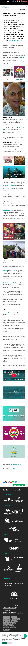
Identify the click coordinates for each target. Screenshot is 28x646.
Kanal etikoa (6, 629)
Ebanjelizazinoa (16, 619)
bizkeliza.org (10, 312)
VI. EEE (5, 605)
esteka (18, 138)
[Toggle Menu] (23, 7)
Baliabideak (6, 621)
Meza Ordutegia (7, 610)
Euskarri (13, 627)
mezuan (23, 57)
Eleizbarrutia (6, 617)
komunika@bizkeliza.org (16, 40)
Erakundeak (14, 621)
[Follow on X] (15, 1)
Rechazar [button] (9, 643)
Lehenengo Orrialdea (16, 464)
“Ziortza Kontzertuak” (8, 282)
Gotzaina (14, 617)
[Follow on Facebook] (13, 1)
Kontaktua (24, 3)
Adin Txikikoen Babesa (8, 625)
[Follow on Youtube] (19, 1)
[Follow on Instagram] (17, 1)
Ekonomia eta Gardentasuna (9, 623)
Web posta (6, 627)
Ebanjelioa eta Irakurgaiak (9, 607)
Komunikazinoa (14, 468)
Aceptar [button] (4, 643)
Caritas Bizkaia (10, 185)
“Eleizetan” (5, 270)
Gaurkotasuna (6, 619)
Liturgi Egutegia (14, 605)
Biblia (20, 612)
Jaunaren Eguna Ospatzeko (9, 612)
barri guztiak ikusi (18, 485)
